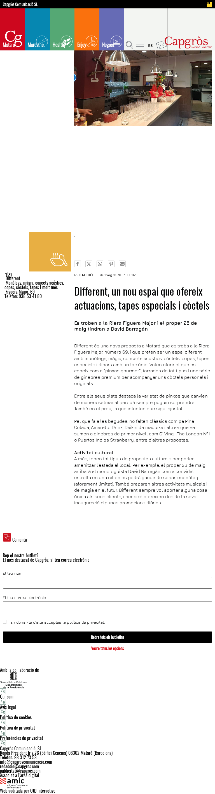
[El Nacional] (209, 4)
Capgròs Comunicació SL (20, 4)
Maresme (36, 44)
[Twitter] (88, 264)
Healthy (59, 44)
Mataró (9, 44)
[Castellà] (150, 29)
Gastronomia (50, 251)
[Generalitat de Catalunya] (107, 680)
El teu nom (12, 573)
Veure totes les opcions (107, 648)
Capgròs (188, 42)
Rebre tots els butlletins (107, 637)
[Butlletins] (161, 29)
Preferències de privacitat (21, 738)
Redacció (83, 275)
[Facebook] (77, 264)
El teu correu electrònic (24, 597)
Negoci (108, 44)
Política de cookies (16, 717)
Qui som (6, 696)
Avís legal (8, 707)
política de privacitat (85, 622)
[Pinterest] (111, 264)
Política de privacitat (17, 727)
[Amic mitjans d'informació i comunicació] (107, 783)
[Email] (122, 264)
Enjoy (81, 44)
